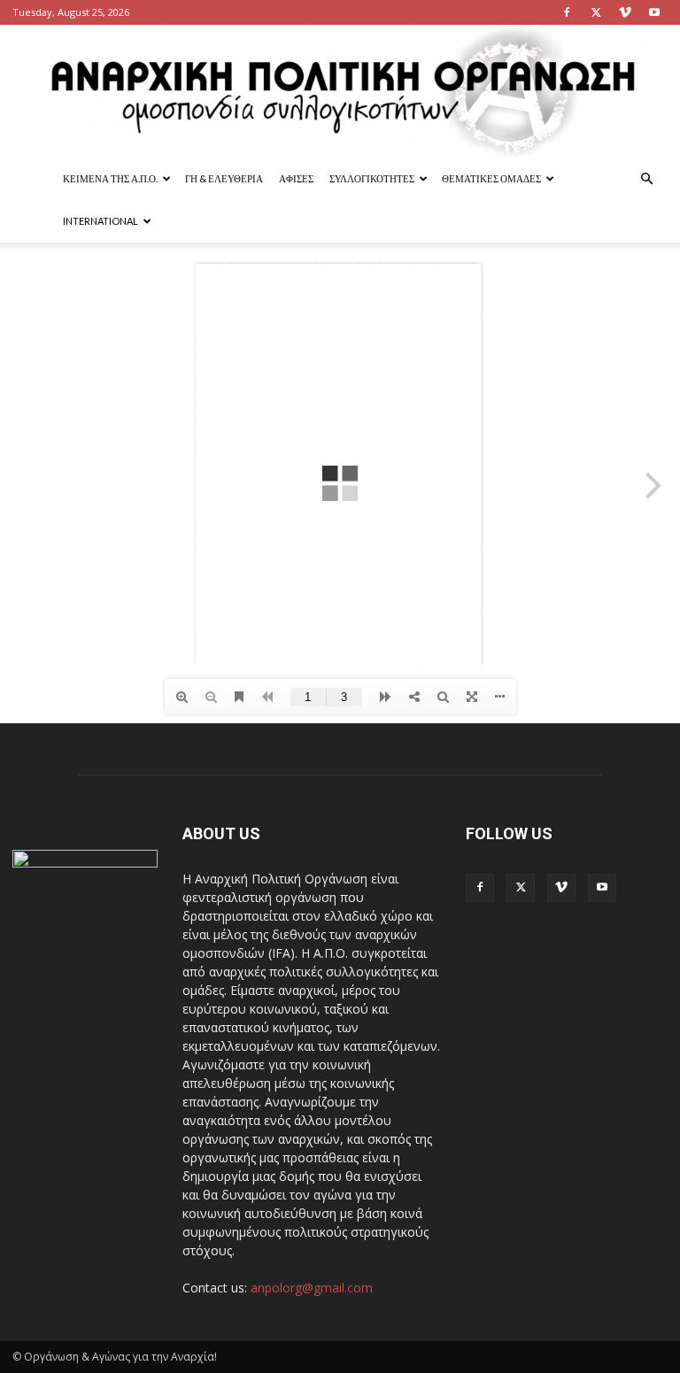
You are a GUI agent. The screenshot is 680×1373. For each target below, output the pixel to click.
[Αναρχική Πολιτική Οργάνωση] (340, 91)
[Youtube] (654, 12)
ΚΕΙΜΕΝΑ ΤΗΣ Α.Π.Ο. (110, 178)
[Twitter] (596, 12)
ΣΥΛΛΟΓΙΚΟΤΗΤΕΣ (371, 178)
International (100, 221)
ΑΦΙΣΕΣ (296, 178)
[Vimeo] (625, 12)
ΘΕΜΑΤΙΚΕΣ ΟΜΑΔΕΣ (491, 178)
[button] (646, 179)
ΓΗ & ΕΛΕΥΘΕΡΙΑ (224, 178)
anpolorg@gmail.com (312, 1287)
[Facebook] (566, 12)
